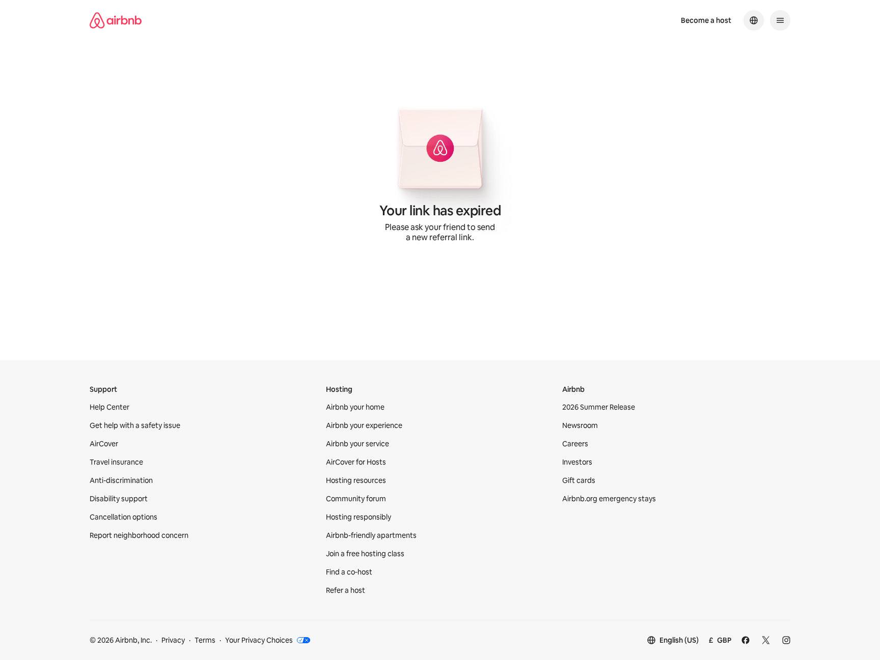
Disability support (119, 498)
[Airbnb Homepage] (116, 20)
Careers (575, 443)
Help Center (109, 407)
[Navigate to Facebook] (745, 640)
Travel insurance (116, 462)
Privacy (173, 640)
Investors (577, 462)
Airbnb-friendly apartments (371, 535)
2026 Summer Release (598, 407)
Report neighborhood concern (139, 535)
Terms (205, 640)
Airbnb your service (357, 443)
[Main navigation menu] (780, 20)
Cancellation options (123, 517)
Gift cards (578, 480)
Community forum (356, 498)
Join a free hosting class (365, 553)
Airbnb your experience (364, 425)
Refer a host (345, 590)
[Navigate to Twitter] (766, 640)
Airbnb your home (355, 407)
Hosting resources (356, 480)
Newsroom (580, 425)
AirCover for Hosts (356, 462)
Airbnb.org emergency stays (609, 498)
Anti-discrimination (121, 480)
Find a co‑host (349, 572)
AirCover (104, 443)
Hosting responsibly (358, 517)
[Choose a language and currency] (754, 20)
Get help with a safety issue (135, 425)
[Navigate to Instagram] (786, 640)
